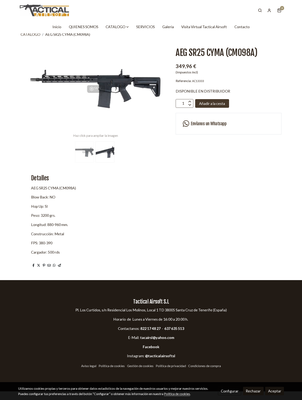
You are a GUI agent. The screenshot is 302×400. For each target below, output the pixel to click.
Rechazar (253, 391)
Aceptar (274, 391)
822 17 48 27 (150, 328)
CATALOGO (30, 34)
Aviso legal (88, 366)
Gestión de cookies (140, 366)
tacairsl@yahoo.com (157, 337)
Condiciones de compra (204, 366)
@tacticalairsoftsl (160, 356)
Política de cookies (112, 366)
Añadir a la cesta (212, 103)
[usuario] (269, 10)
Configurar (230, 391)
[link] (44, 10)
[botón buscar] (260, 10)
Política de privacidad (171, 366)
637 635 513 (174, 328)
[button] (117, 26)
